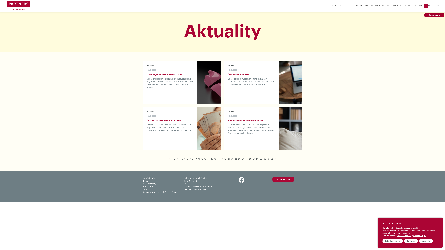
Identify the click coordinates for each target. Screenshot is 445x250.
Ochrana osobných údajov (195, 178)
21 (232, 159)
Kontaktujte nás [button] (283, 179)
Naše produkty (362, 5)
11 (199, 159)
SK (426, 5)
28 (257, 159)
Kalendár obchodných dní (195, 189)
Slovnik (146, 189)
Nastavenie (426, 241)
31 (269, 159)
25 (247, 159)
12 (202, 159)
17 (218, 159)
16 (215, 159)
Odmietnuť (411, 241)
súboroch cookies (404, 236)
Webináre (408, 5)
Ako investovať (377, 5)
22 (236, 159)
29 (261, 159)
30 (265, 159)
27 (254, 159)
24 (243, 159)
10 (196, 159)
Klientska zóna (434, 15)
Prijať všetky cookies (392, 241)
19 (225, 159)
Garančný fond (190, 181)
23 (239, 159)
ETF (388, 5)
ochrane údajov (419, 236)
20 (229, 159)
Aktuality (397, 5)
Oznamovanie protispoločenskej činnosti (161, 192)
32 (272, 159)
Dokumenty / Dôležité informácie (198, 187)
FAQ (185, 184)
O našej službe (346, 5)
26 (250, 159)
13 (205, 159)
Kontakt (418, 5)
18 (222, 159)
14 (209, 159)
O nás (334, 5)
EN (429, 5)
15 (212, 159)
